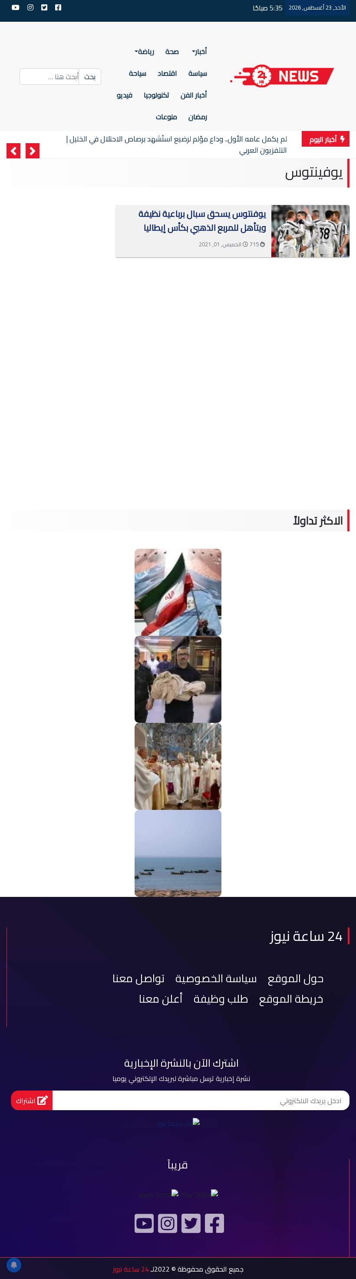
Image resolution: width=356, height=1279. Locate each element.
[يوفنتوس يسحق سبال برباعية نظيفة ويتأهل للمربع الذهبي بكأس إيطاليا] (310, 230)
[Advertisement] (178, 300)
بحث (90, 76)
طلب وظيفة (221, 998)
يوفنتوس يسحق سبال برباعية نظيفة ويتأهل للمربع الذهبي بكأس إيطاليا (202, 220)
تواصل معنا (138, 978)
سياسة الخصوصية (216, 978)
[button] (33, 150)
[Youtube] (143, 1227)
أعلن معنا (161, 998)
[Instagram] (166, 1227)
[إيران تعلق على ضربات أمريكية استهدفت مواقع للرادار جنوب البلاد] (178, 852)
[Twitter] (190, 1227)
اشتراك (26, 1100)
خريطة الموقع (291, 998)
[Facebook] (213, 1227)
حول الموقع (295, 978)
